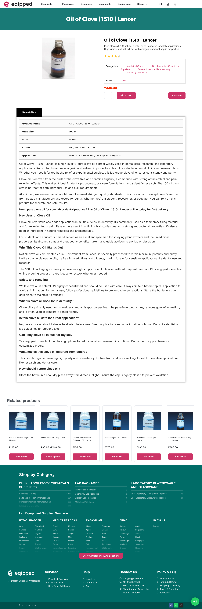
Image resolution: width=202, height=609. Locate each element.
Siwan (138, 534)
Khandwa (72, 548)
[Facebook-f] (171, 605)
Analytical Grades (135, 66)
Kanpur (22, 544)
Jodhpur (89, 537)
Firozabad (39, 526)
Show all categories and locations (101, 555)
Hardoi (22, 548)
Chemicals (46, 4)
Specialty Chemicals (137, 72)
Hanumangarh (92, 548)
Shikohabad (24, 541)
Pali (87, 544)
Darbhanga (124, 534)
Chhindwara (73, 552)
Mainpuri (38, 537)
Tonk (88, 541)
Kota (104, 534)
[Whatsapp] (176, 605)
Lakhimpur (23, 552)
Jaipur (104, 537)
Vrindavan (23, 534)
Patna (137, 552)
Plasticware (68, 4)
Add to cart (126, 95)
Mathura (38, 530)
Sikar (104, 541)
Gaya (122, 552)
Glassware (86, 4)
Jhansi (38, 544)
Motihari (123, 544)
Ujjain (70, 537)
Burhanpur (57, 552)
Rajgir (137, 537)
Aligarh (38, 534)
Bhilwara (89, 552)
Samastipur (140, 544)
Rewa (70, 544)
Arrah (137, 526)
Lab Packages (87, 483)
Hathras (22, 530)
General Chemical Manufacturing (154, 69)
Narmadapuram (59, 548)
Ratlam (71, 541)
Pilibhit (38, 552)
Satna (55, 544)
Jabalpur (56, 537)
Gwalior (56, 530)
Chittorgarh (107, 548)
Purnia (122, 537)
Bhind (55, 526)
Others (140, 4)
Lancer (123, 80)
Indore (55, 534)
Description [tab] (29, 112)
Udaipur (89, 534)
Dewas (56, 541)
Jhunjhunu (106, 544)
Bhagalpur (139, 541)
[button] (161, 4)
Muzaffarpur (125, 541)
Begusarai (139, 530)
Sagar (71, 534)
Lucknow (23, 537)
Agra (21, 526)
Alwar (88, 526)
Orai (37, 541)
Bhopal (71, 530)
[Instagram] (181, 605)
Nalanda (139, 548)
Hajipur (123, 530)
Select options (53, 456)
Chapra (123, 548)
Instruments (105, 4)
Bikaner (105, 530)
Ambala (156, 526)
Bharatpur (106, 526)
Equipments (124, 4)
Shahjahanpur (41, 548)
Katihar (123, 526)
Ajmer (88, 530)
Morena (71, 526)
